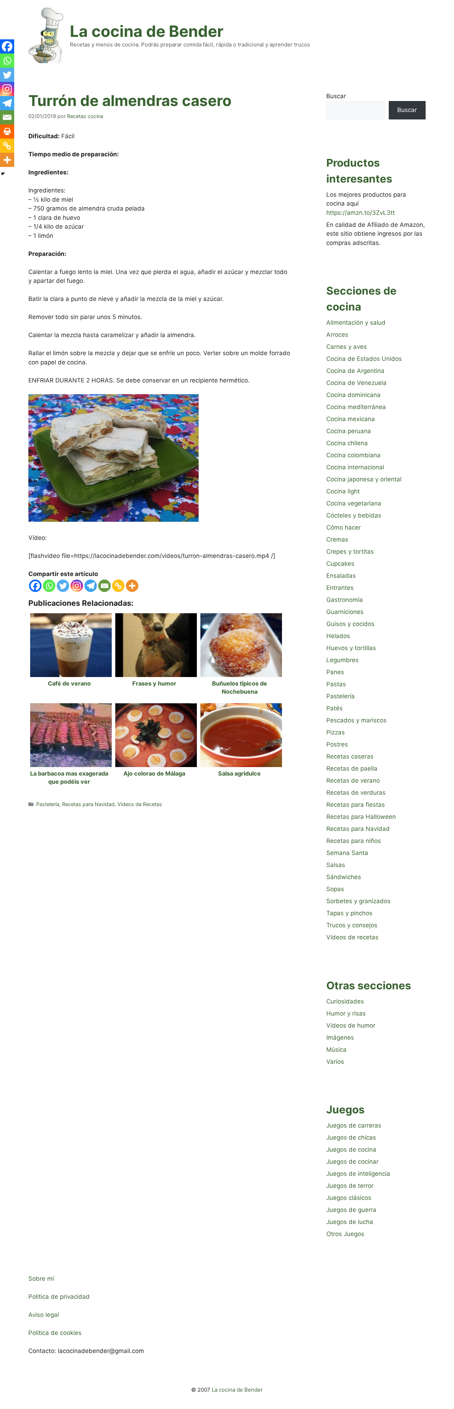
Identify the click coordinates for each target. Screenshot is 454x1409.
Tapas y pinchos (349, 913)
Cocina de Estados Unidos (364, 358)
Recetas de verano (353, 780)
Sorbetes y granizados (358, 901)
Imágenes (340, 1037)
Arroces (337, 334)
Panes (335, 672)
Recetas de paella (351, 768)
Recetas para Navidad (88, 804)
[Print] (7, 131)
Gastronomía (344, 599)
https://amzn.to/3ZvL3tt (360, 212)
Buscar (336, 96)
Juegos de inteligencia (358, 1173)
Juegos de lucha (349, 1221)
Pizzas (335, 732)
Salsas (335, 864)
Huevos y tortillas (351, 648)
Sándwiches (343, 876)
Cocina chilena (347, 443)
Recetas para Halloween (361, 816)
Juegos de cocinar (352, 1161)
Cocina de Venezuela (356, 382)
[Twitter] (63, 586)
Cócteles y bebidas (353, 515)
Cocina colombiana (353, 455)
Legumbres (342, 660)
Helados (338, 635)
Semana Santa (347, 852)
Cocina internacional (355, 467)
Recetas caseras (349, 756)
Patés (334, 708)
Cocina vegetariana (353, 503)
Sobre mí (41, 1278)
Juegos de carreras (353, 1125)
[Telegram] (90, 586)
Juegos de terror (349, 1185)
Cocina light (343, 491)
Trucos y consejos (351, 925)
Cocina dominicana (353, 394)
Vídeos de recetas (352, 937)
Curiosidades (345, 1001)
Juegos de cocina (351, 1149)
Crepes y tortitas (350, 551)
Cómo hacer (343, 527)
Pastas (336, 684)
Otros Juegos (345, 1233)
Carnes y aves (346, 346)
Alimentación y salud (356, 322)
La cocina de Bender (146, 31)
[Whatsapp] (49, 586)
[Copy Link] (118, 586)
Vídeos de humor (350, 1025)
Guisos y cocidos (350, 623)
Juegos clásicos (348, 1197)
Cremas (337, 539)
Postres (337, 744)
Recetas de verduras (356, 792)
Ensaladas (341, 575)
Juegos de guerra (351, 1209)
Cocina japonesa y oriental (364, 479)
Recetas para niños (353, 840)
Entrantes (340, 587)
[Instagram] (77, 586)
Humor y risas (346, 1013)
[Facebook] (35, 586)
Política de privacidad (59, 1296)
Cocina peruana (348, 431)
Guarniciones (345, 611)
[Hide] (3, 174)
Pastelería (47, 804)
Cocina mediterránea (356, 406)
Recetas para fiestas (355, 804)
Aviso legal (43, 1314)
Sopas (335, 889)
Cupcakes (340, 563)
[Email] (104, 586)
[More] (132, 586)
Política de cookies (55, 1332)
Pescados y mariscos (356, 720)
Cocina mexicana (350, 419)
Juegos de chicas (351, 1137)
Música (336, 1049)
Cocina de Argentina (355, 370)
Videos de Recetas (139, 804)
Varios (335, 1061)
